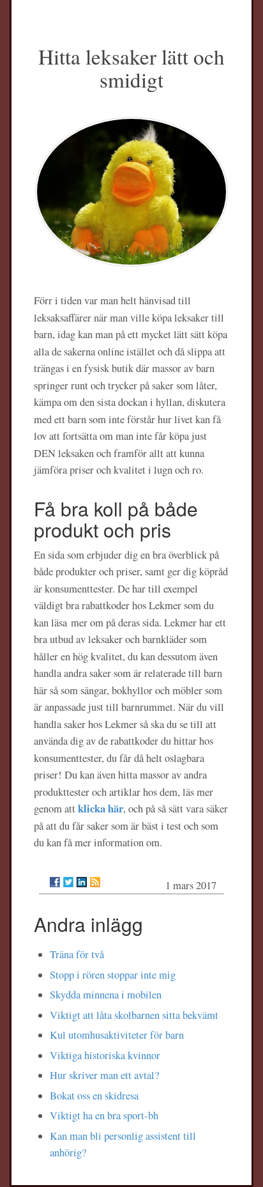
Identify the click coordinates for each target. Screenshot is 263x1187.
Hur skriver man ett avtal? (104, 1075)
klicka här (100, 808)
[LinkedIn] (82, 882)
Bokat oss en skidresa (94, 1096)
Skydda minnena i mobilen (106, 995)
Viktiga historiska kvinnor (105, 1055)
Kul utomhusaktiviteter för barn (117, 1035)
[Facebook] (55, 882)
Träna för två (77, 954)
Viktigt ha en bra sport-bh (104, 1115)
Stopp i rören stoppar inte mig (113, 975)
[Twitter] (68, 882)
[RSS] (95, 882)
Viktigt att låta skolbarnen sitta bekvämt (134, 1015)
